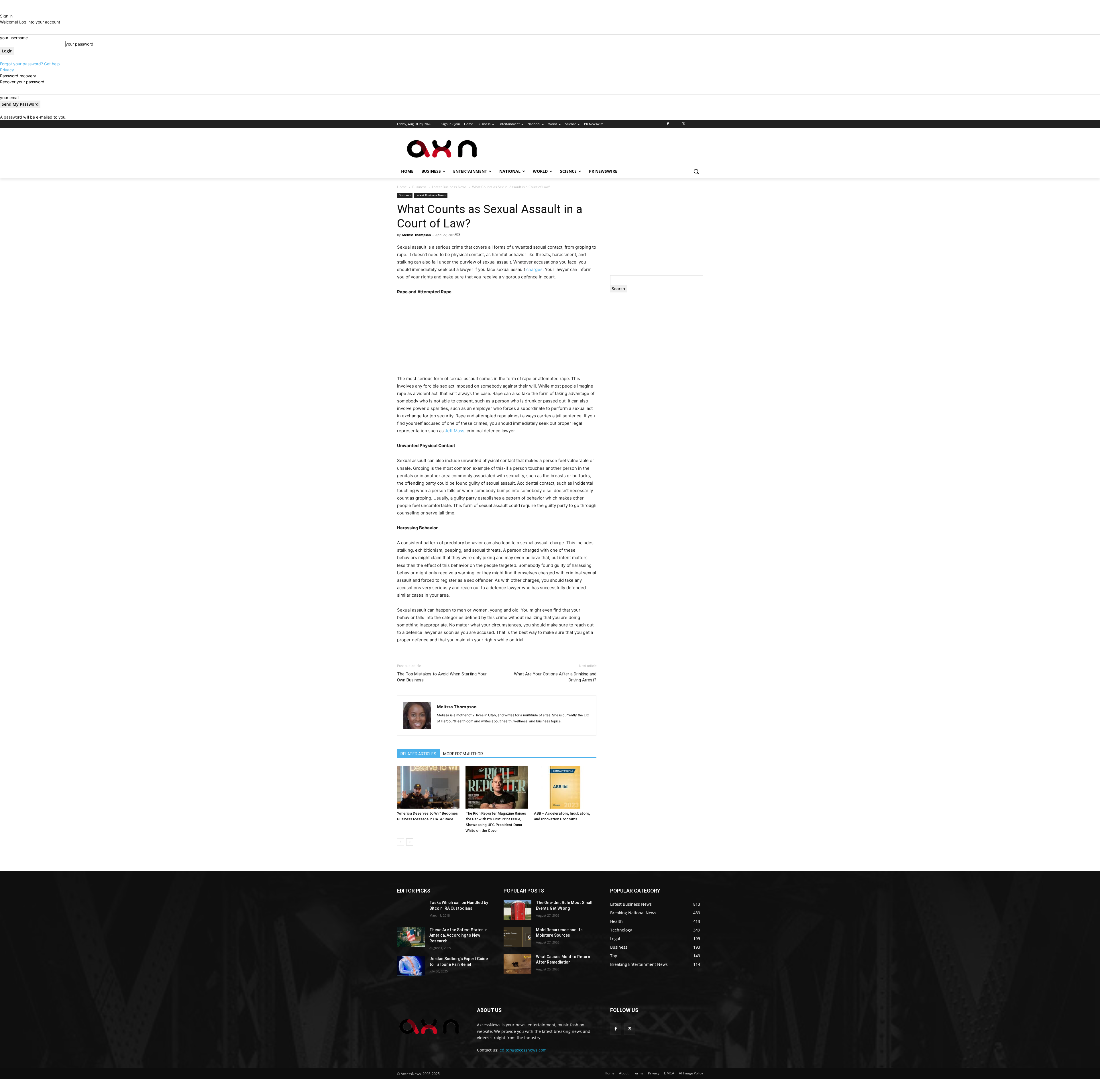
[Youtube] (699, 124)
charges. (535, 269)
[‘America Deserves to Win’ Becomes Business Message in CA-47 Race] (428, 787)
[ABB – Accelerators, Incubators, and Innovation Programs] (565, 787)
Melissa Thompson (416, 235)
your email (9, 97)
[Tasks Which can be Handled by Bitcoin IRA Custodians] (411, 909)
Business (419, 186)
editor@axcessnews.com (523, 1050)
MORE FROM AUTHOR (463, 754)
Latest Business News (449, 186)
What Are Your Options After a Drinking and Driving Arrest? (555, 677)
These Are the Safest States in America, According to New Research (458, 935)
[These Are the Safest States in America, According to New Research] (411, 937)
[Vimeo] (691, 124)
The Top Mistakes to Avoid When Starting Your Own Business (442, 677)
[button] (696, 171)
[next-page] (409, 842)
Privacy (7, 69)
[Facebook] (668, 124)
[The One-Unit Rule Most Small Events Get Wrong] (517, 909)
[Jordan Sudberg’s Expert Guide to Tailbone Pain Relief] (411, 966)
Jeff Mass (454, 430)
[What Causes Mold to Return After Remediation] (517, 964)
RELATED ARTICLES (418, 754)
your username (14, 37)
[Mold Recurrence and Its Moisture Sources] (517, 937)
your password (79, 44)
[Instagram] (676, 124)
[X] (684, 124)
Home (402, 186)
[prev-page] (400, 842)
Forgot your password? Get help (30, 63)
